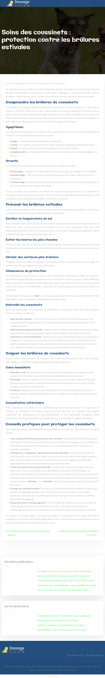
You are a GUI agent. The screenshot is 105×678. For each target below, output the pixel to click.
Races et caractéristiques (16, 83)
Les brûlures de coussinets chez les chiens (26, 107)
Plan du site (52, 676)
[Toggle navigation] (95, 3)
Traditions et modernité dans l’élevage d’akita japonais (29, 533)
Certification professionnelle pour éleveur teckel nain (77, 533)
